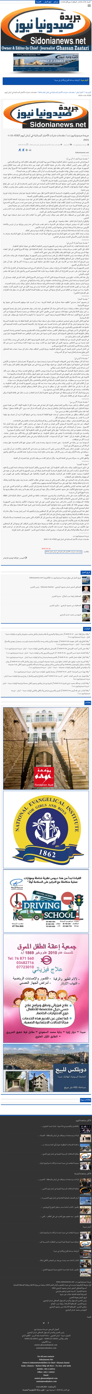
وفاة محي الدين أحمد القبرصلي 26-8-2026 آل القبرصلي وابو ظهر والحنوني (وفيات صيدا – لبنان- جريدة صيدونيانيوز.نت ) (47, 649)
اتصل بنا (38, 2)
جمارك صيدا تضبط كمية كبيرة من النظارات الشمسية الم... (58, 1242)
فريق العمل (48, 2)
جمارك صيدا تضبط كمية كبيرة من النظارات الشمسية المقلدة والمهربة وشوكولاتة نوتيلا (50, 80)
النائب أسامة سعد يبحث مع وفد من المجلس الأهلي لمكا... (58, 1261)
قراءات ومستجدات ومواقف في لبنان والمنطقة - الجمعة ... (58, 1136)
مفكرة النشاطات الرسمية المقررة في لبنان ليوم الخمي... (60, 1189)
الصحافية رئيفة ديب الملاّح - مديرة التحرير (66, 596)
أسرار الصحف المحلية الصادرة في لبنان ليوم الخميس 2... (59, 1198)
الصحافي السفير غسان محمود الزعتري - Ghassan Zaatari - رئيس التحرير (55, 587)
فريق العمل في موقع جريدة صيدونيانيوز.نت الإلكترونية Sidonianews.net (55, 578)
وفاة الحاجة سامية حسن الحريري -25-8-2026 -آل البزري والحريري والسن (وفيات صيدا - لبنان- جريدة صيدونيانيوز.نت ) (47, 653)
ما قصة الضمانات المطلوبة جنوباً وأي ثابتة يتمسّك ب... (60, 1145)
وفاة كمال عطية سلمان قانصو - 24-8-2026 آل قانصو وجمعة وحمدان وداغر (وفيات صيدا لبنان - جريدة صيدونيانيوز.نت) (48, 657)
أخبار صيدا (84, 80)
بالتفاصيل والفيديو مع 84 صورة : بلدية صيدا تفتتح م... (60, 1126)
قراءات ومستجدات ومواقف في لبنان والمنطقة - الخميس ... (58, 1180)
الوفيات (87, 629)
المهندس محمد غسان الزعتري (70, 615)
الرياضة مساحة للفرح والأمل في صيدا (66, 1251)
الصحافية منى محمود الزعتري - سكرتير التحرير (65, 606)
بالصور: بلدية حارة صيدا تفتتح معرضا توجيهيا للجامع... (60, 1270)
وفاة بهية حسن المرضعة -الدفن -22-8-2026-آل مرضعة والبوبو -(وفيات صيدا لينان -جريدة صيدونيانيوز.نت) (51, 672)
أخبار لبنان (79, 93)
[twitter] (44, 1323)
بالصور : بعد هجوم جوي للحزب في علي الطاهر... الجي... (59, 1217)
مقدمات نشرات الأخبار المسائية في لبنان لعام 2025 (56, 93)
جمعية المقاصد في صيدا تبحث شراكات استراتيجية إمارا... (58, 1163)
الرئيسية (88, 93)
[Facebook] (48, 1323)
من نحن (56, 2)
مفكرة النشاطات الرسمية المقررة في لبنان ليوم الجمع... (60, 1154)
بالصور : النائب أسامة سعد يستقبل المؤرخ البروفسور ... (60, 1207)
